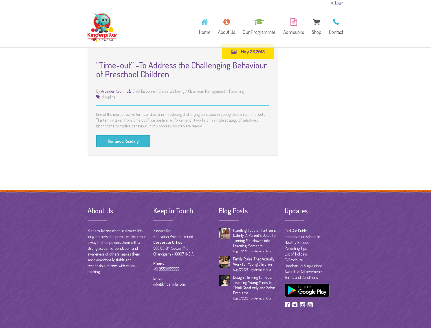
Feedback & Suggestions (303, 265)
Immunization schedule (302, 236)
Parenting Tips (296, 248)
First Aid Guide (296, 230)
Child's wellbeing (171, 91)
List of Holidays (296, 253)
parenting (236, 91)
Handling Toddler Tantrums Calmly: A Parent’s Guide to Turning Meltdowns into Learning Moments (254, 238)
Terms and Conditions (301, 277)
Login (339, 2)
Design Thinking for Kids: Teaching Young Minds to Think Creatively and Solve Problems (254, 285)
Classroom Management (206, 91)
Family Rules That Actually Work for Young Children (254, 261)
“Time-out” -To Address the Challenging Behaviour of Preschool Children (181, 69)
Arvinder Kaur (112, 91)
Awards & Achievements (304, 271)
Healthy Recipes (297, 242)
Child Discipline (144, 91)
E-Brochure (294, 259)
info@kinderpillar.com (169, 284)
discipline (109, 96)
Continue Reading (123, 141)
